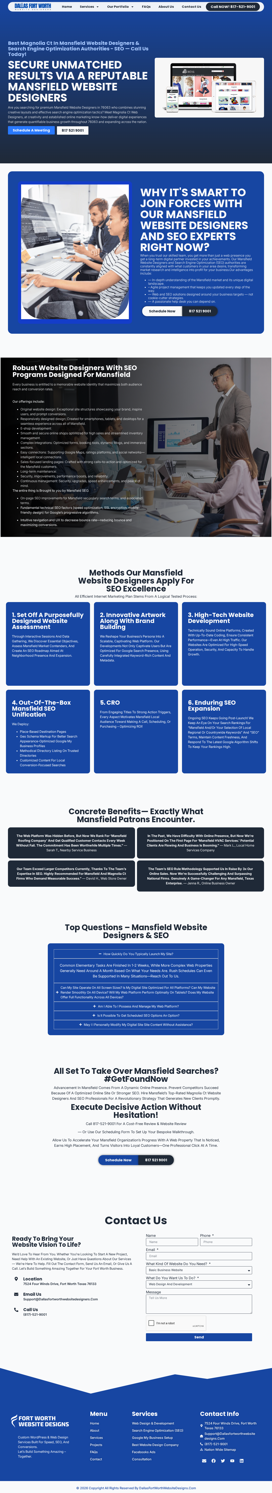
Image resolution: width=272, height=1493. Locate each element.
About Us (166, 6)
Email (151, 1250)
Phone (205, 1236)
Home (67, 6)
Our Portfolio (118, 6)
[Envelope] (204, 1461)
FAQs (146, 6)
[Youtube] (232, 1461)
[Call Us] (16, 1310)
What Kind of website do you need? (177, 1264)
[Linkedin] (242, 1461)
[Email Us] (16, 1294)
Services (87, 6)
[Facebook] (213, 1461)
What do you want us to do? (171, 1278)
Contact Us (191, 6)
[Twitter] (223, 1461)
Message (153, 1292)
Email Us (32, 1294)
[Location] (16, 1279)
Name (151, 1236)
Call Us (30, 1310)
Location (32, 1279)
